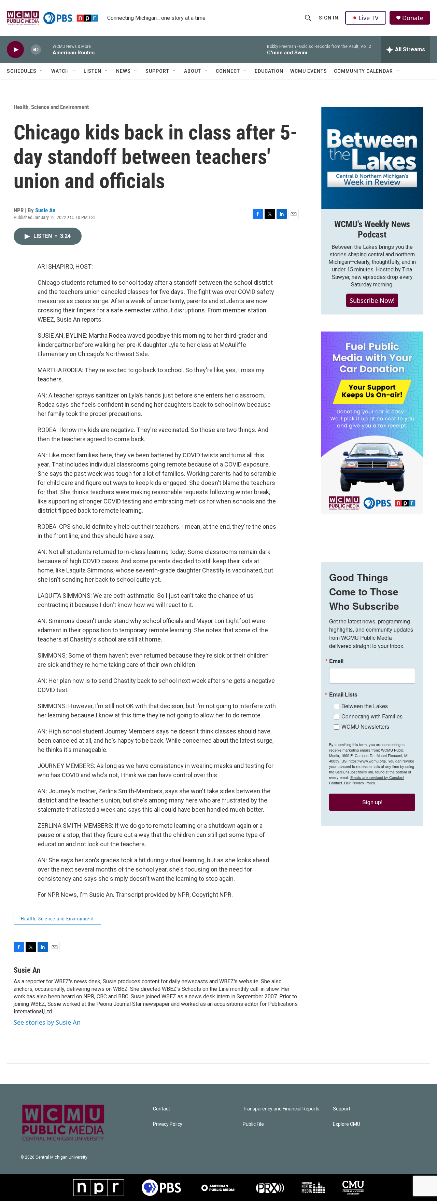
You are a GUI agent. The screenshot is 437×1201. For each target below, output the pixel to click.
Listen (92, 71)
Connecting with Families (372, 716)
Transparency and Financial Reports (281, 1108)
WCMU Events (308, 71)
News (123, 71)
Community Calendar (363, 71)
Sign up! (372, 802)
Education (269, 71)
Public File (253, 1124)
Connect (228, 71)
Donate (412, 18)
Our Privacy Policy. (360, 782)
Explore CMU (346, 1124)
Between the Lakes (364, 706)
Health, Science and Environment (51, 107)
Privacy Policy (167, 1124)
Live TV (368, 18)
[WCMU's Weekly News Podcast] (372, 158)
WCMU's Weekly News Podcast (372, 229)
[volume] (36, 49)
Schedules (22, 71)
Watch (60, 71)
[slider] (47, 49)
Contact (161, 1108)
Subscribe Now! (372, 300)
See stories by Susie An (47, 1022)
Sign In (328, 18)
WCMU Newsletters (365, 726)
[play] (15, 50)
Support (157, 71)
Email (336, 661)
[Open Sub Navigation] (41, 71)
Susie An (45, 210)
